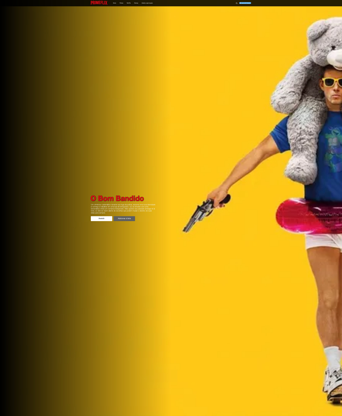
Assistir (101, 218)
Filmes (121, 3)
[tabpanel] (171, 208)
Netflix (129, 3)
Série (114, 3)
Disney (136, 3)
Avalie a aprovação (147, 3)
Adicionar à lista (124, 218)
